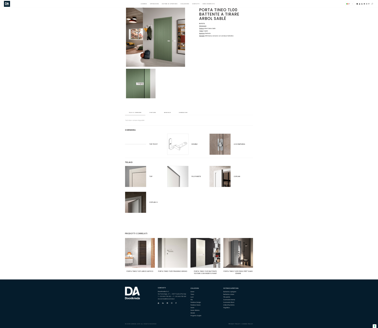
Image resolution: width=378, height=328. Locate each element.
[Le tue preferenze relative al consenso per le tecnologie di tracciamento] (374, 326)
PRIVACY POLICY (234, 324)
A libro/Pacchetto (228, 305)
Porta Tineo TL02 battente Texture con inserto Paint (205, 272)
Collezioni (194, 288)
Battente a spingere (229, 292)
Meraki (192, 313)
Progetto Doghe (195, 315)
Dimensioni (183, 112)
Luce (192, 297)
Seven (192, 308)
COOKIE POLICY (247, 324)
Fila (191, 300)
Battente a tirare (228, 294)
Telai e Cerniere (135, 112)
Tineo (192, 294)
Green (192, 292)
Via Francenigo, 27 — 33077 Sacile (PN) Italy (172, 294)
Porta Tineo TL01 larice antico (140, 271)
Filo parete (226, 297)
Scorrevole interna (229, 300)
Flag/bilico (226, 308)
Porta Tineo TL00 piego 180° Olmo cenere (238, 272)
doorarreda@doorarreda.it (166, 299)
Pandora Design (195, 302)
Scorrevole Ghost (228, 302)
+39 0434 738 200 (165, 296)
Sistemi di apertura (231, 288)
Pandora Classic (195, 305)
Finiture (153, 112)
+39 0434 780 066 (180, 296)
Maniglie (167, 112)
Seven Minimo (195, 310)
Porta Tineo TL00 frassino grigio (172, 271)
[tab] (135, 112)
